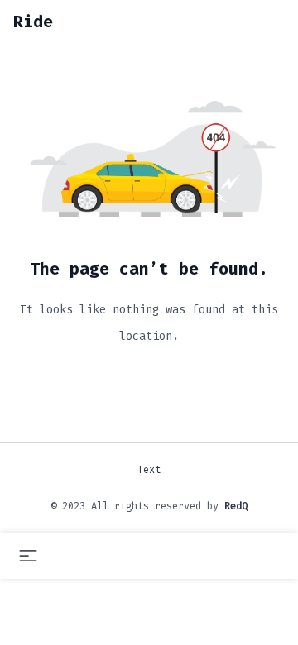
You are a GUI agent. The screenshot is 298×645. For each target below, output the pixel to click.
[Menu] (28, 555)
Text (149, 469)
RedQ (236, 506)
